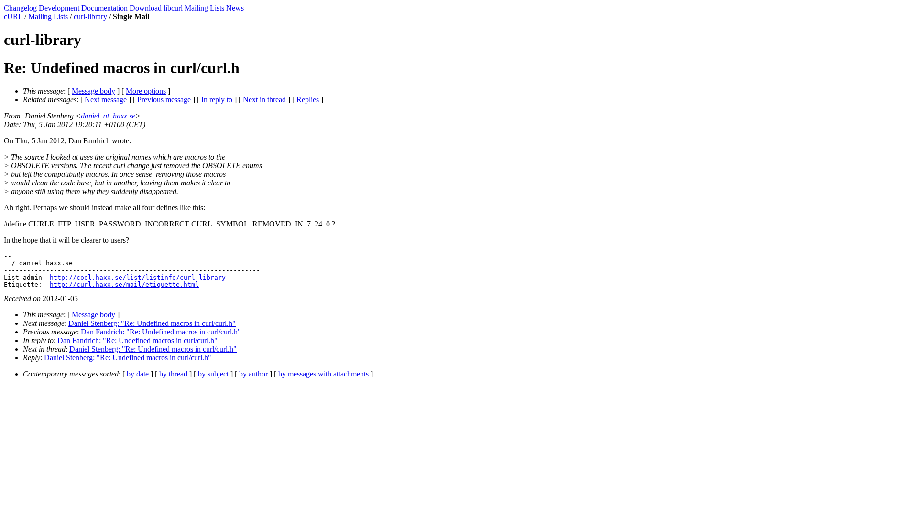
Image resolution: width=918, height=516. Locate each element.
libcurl (173, 8)
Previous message (164, 100)
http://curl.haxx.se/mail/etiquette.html (124, 284)
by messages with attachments (323, 374)
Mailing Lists (204, 8)
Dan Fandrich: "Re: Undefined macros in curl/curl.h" (161, 332)
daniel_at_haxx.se (108, 116)
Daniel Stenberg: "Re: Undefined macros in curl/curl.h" (152, 323)
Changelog (20, 8)
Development (59, 8)
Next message (106, 100)
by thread (173, 374)
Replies (307, 100)
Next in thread (264, 100)
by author (253, 374)
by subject (213, 374)
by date (138, 374)
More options (146, 91)
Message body (93, 91)
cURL (13, 16)
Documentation (104, 8)
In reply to (216, 100)
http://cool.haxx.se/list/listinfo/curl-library (138, 277)
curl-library (90, 16)
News (235, 8)
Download (146, 8)
